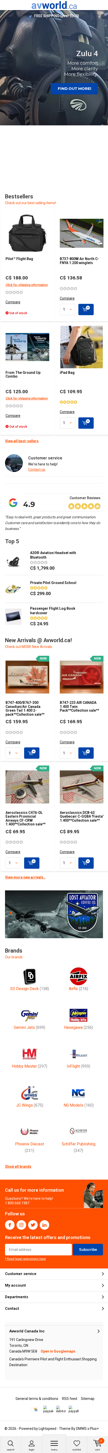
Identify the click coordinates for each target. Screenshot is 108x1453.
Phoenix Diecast (29, 1147)
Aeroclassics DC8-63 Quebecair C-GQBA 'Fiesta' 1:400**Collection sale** (81, 816)
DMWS (81, 1429)
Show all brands (18, 1167)
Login (31, 1449)
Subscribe (88, 1249)
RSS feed (69, 1399)
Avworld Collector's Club (56, 16)
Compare (13, 302)
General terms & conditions (37, 1399)
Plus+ (94, 1429)
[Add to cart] (86, 309)
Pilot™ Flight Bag (19, 259)
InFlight (78, 1066)
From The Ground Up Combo (23, 375)
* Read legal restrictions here (25, 1259)
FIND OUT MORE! (74, 88)
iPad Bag (67, 373)
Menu (54, 1449)
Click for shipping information (27, 285)
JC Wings (29, 1105)
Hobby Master (29, 1066)
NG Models (79, 1105)
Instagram (21, 1225)
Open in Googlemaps (58, 1351)
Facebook (10, 1225)
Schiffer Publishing (78, 1147)
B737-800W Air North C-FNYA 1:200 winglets (79, 261)
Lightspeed (47, 1429)
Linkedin (44, 1225)
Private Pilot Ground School (53, 583)
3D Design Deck (29, 988)
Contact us (36, 469)
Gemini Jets (29, 1027)
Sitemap (87, 1399)
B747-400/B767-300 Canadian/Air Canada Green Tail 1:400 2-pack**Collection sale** (25, 708)
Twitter (33, 1225)
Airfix (78, 988)
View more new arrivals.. (25, 877)
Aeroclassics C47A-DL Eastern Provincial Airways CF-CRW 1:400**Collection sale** (25, 818)
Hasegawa (78, 1027)
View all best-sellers (22, 441)
